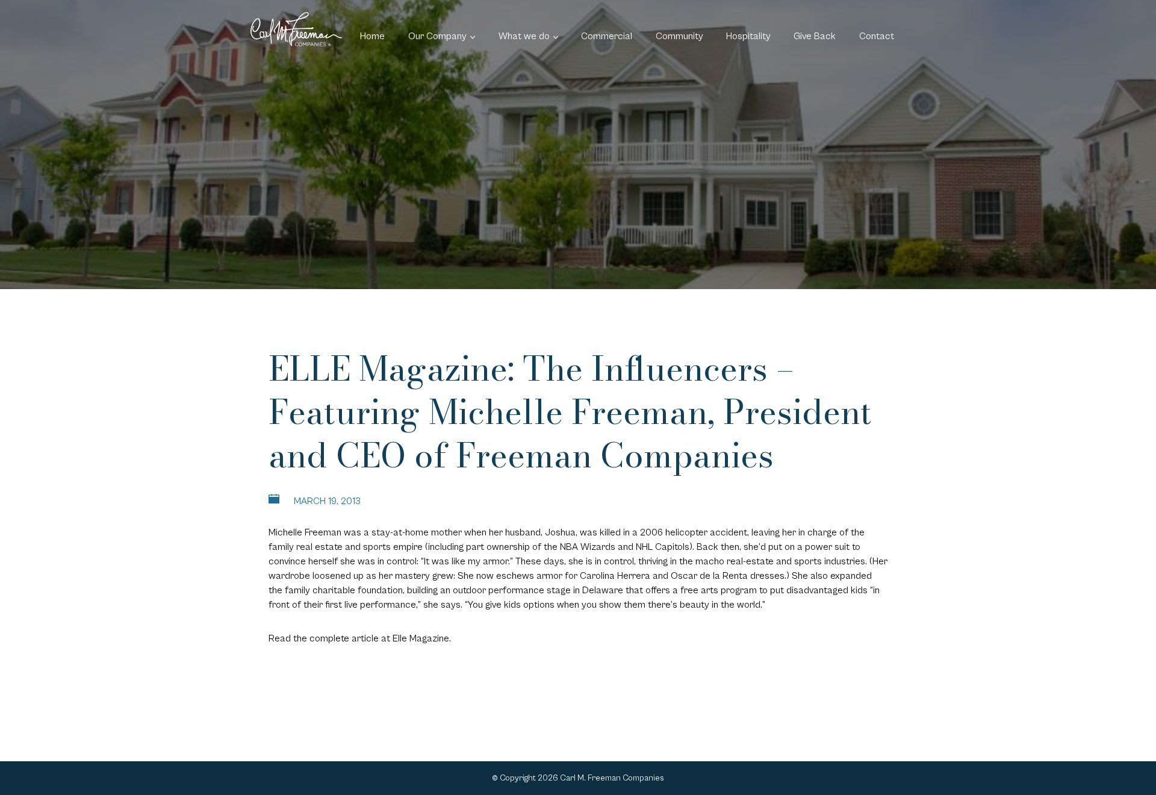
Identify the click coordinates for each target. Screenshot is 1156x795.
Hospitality (748, 36)
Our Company (437, 36)
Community (679, 36)
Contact (876, 36)
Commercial (606, 36)
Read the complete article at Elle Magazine (359, 638)
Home (372, 36)
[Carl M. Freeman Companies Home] (296, 29)
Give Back (815, 36)
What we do (524, 36)
